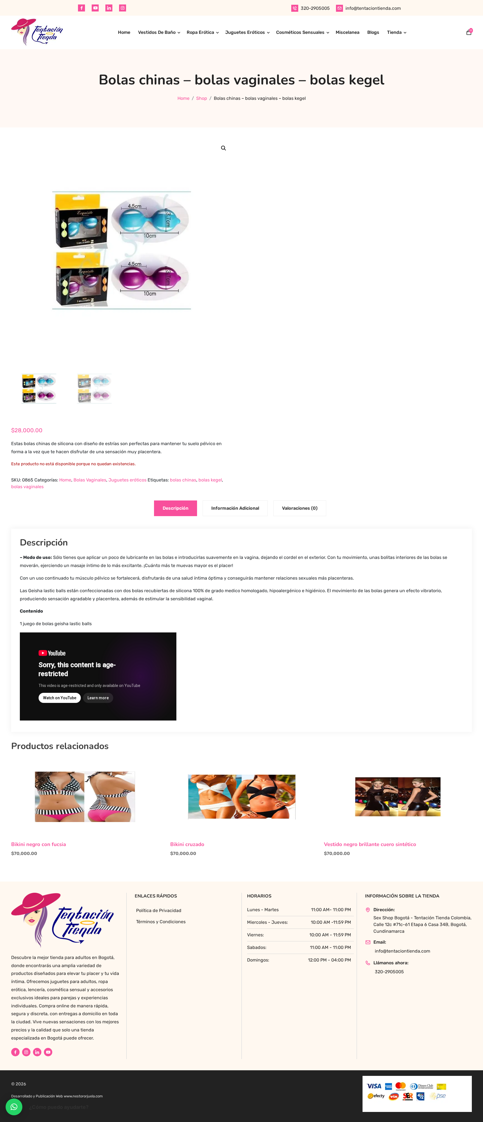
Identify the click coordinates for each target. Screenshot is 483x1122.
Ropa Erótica (200, 32)
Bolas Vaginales (90, 480)
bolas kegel (210, 480)
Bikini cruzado (187, 844)
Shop (201, 98)
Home (124, 32)
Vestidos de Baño (157, 32)
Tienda (394, 32)
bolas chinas (183, 480)
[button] (224, 148)
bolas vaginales (27, 486)
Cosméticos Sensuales (300, 32)
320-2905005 (315, 8)
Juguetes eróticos (127, 480)
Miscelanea (347, 32)
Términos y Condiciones (161, 921)
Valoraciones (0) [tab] (300, 508)
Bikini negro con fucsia (38, 844)
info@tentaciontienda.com (373, 8)
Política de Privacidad (158, 910)
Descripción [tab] (175, 508)
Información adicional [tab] (235, 508)
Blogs (373, 32)
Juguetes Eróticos (245, 32)
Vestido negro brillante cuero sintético (370, 844)
